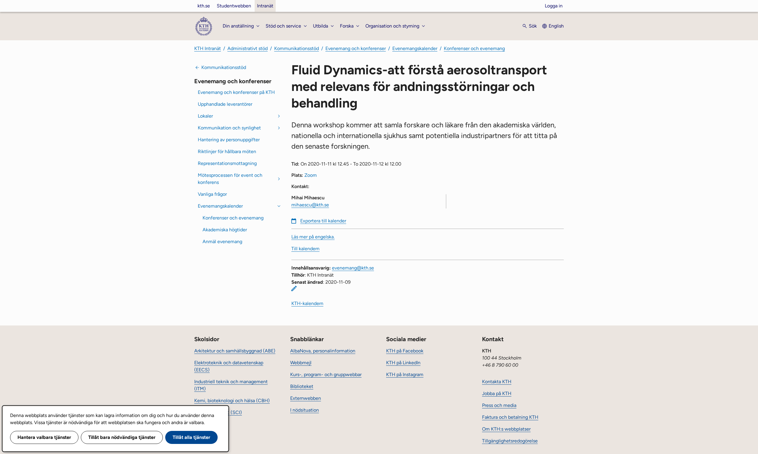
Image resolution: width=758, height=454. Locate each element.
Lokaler (205, 116)
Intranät (265, 6)
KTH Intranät (207, 48)
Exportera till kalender (323, 221)
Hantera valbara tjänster (44, 437)
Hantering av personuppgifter (229, 139)
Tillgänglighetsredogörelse (510, 441)
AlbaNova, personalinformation (322, 351)
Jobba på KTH (496, 393)
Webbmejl (300, 362)
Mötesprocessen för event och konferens (230, 178)
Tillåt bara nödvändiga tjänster (121, 437)
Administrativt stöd (247, 48)
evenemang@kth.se (353, 268)
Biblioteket (301, 386)
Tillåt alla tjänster (191, 437)
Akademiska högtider (225, 229)
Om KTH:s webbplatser (506, 429)
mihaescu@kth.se (310, 205)
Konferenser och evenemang (474, 48)
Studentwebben (234, 6)
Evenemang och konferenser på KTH (236, 92)
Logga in (554, 6)
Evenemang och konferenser (355, 48)
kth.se (203, 6)
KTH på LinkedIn (403, 362)
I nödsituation (304, 410)
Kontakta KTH (496, 381)
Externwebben (305, 398)
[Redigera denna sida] (294, 288)
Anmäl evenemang (222, 241)
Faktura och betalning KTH (510, 417)
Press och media (499, 405)
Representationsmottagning (227, 163)
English (556, 26)
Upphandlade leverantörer (225, 104)
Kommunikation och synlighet (229, 128)
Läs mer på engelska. (313, 237)
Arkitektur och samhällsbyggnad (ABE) (234, 351)
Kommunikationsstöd (296, 48)
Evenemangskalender (414, 48)
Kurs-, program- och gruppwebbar (326, 374)
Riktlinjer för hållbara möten (227, 151)
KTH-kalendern (307, 303)
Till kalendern (305, 248)
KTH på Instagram (404, 374)
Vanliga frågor (212, 194)
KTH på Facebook (404, 351)
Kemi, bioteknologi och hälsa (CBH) (232, 400)
